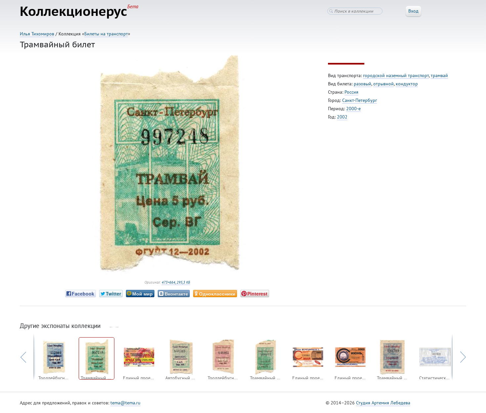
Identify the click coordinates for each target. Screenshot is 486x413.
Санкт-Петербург (359, 100)
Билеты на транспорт (106, 34)
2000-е (353, 109)
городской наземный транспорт (396, 75)
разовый (362, 84)
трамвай (439, 75)
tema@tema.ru (125, 403)
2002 (342, 117)
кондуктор (407, 84)
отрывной (383, 84)
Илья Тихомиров (37, 34)
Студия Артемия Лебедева (383, 403)
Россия (351, 92)
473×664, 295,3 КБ (176, 282)
